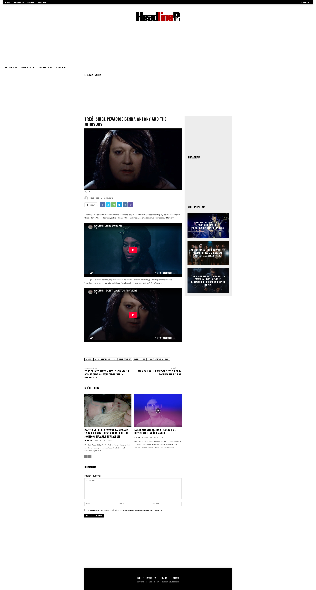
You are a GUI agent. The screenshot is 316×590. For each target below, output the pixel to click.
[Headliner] (86, 198)
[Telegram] (119, 204)
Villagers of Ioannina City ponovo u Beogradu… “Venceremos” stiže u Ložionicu (208, 225)
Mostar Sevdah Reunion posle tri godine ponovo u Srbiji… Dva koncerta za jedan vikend (208, 253)
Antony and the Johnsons (105, 359)
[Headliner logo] (158, 16)
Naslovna (88, 75)
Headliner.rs (147, 437)
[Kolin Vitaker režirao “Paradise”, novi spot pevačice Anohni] (157, 410)
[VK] (125, 204)
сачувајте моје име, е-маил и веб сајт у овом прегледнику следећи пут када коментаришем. (125, 510)
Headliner (94, 198)
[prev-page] (86, 456)
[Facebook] (102, 204)
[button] (304, 2)
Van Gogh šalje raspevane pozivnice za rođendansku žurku (160, 373)
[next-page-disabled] (89, 456)
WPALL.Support (173, 582)
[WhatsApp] (113, 204)
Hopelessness (139, 359)
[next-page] (224, 217)
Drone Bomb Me (125, 359)
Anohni (88, 359)
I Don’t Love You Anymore (158, 359)
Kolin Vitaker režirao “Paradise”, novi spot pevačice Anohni (155, 431)
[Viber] (130, 204)
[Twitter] (108, 204)
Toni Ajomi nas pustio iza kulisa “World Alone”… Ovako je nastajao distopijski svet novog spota (208, 280)
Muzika (98, 75)
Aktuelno (88, 440)
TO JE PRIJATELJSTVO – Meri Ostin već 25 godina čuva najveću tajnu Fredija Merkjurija (106, 374)
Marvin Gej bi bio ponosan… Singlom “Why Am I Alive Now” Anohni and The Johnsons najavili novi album (106, 433)
